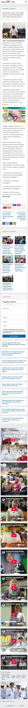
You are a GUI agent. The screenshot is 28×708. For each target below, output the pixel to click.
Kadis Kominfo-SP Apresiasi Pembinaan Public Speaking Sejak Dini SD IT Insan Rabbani (13, 369)
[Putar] (3, 668)
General (12, 8)
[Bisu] (22, 668)
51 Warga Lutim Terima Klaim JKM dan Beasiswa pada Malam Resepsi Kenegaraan (12, 419)
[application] (14, 662)
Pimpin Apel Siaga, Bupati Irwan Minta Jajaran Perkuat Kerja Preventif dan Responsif (12, 393)
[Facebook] (15, 205)
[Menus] (25, 2)
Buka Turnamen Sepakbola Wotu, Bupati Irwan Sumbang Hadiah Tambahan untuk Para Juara (13, 410)
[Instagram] (19, 205)
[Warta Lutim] (8, 1)
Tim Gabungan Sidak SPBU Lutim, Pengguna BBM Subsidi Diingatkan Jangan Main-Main (7, 286)
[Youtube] (5, 207)
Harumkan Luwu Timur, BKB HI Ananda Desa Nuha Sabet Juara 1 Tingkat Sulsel (20, 268)
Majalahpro (10, 705)
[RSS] (9, 207)
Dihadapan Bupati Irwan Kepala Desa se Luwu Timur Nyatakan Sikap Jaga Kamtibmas (13, 402)
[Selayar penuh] (25, 668)
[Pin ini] (11, 223)
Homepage (5, 8)
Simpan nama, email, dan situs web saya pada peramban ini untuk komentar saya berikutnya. (13, 331)
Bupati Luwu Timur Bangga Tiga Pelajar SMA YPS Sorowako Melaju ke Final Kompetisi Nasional (13, 353)
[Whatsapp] (14, 223)
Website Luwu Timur (4, 677)
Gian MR (21, 705)
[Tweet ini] (7, 223)
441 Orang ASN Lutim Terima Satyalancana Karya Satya (8, 215)
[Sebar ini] (3, 223)
